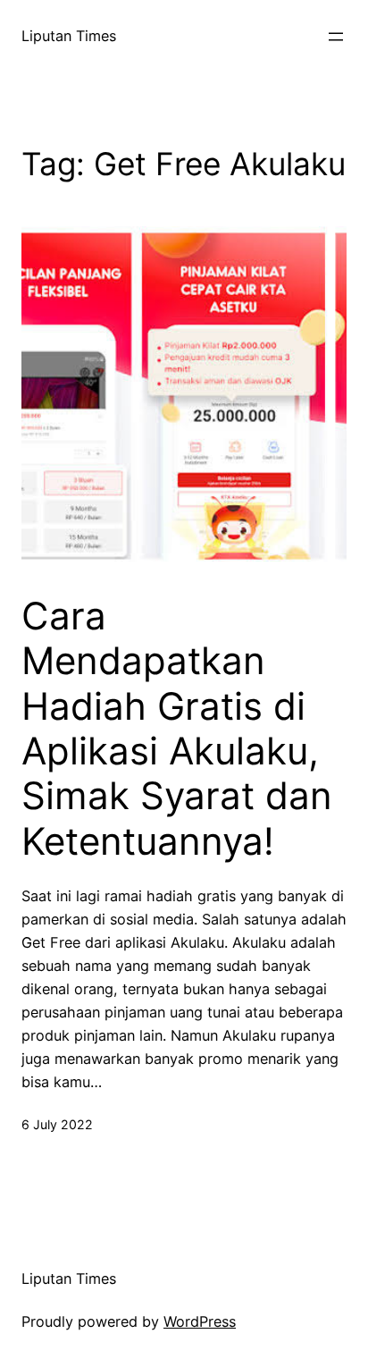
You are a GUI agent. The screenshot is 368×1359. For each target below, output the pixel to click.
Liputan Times (68, 36)
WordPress (199, 1321)
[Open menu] (336, 36)
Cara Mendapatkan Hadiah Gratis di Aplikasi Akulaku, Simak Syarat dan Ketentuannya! (176, 729)
